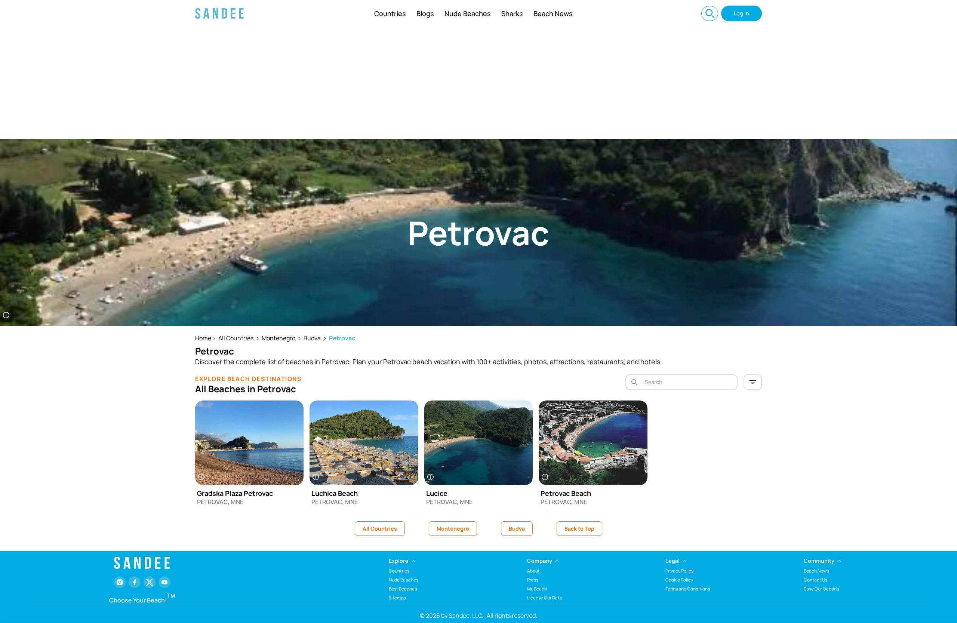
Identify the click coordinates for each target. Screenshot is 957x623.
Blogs (425, 13)
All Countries (235, 338)
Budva (312, 338)
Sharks (512, 13)
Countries (390, 13)
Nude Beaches (467, 13)
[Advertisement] (478, 83)
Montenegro (278, 338)
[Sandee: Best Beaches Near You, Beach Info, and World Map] (219, 13)
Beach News (553, 13)
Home (203, 338)
